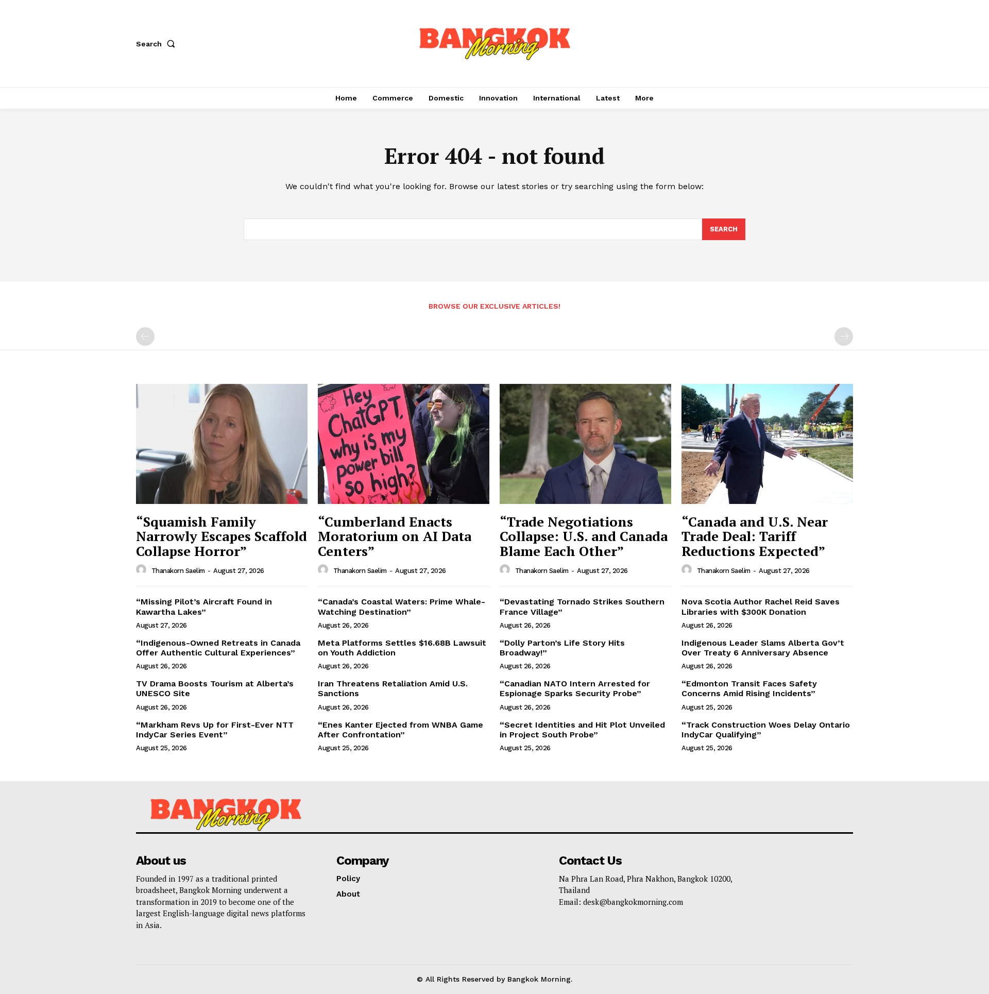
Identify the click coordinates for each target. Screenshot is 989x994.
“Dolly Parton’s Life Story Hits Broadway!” (562, 648)
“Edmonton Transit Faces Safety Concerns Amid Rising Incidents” (749, 688)
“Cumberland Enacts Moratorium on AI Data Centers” (394, 536)
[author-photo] (142, 570)
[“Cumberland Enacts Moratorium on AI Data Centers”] (403, 444)
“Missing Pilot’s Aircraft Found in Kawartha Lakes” (204, 606)
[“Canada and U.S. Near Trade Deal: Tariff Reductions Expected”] (767, 444)
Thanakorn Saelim (178, 571)
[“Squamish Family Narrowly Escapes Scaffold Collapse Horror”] (222, 444)
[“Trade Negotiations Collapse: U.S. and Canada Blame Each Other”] (585, 444)
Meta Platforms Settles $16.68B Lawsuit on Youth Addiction (402, 648)
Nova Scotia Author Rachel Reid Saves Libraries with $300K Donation (760, 606)
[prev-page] (145, 336)
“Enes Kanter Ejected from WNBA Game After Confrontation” (400, 729)
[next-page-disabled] (843, 336)
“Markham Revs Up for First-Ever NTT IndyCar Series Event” (215, 729)
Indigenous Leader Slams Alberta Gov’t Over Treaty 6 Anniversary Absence (762, 648)
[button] (157, 44)
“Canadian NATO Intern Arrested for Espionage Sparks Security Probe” (575, 688)
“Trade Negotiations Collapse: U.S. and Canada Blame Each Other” (584, 536)
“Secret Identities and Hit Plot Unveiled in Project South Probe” (582, 729)
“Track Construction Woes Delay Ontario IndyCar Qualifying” (765, 729)
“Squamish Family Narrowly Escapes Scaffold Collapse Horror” (221, 536)
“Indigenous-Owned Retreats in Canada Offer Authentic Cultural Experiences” (218, 648)
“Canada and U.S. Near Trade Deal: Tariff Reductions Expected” (754, 536)
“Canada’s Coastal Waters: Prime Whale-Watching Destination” (401, 606)
